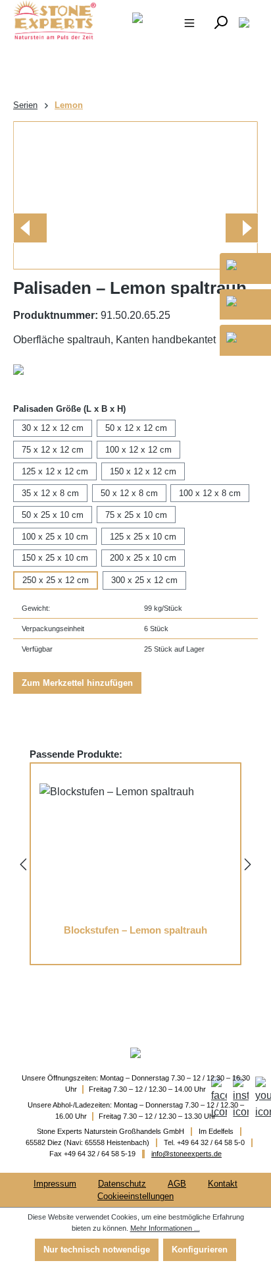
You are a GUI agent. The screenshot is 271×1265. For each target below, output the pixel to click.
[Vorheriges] (29, 228)
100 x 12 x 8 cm (210, 493)
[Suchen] (220, 22)
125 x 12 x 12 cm (55, 471)
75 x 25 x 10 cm (136, 515)
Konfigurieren (200, 1249)
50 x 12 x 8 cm (129, 493)
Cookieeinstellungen (135, 1196)
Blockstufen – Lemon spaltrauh (135, 930)
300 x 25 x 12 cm (144, 580)
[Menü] (189, 22)
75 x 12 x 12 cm (53, 450)
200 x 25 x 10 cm (143, 558)
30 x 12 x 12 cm (53, 428)
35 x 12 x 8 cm (50, 493)
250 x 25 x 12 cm (55, 580)
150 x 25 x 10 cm (55, 558)
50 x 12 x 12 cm (136, 428)
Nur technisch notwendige (96, 1249)
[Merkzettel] (244, 22)
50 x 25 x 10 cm (53, 515)
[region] (135, 195)
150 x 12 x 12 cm (143, 471)
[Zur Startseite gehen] (49, 20)
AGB (177, 1184)
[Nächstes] (241, 228)
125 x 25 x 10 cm (143, 537)
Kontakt (222, 1184)
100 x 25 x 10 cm (55, 537)
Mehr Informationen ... (165, 1228)
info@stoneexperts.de (186, 1154)
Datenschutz (122, 1184)
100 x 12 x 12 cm (138, 450)
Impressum (55, 1184)
